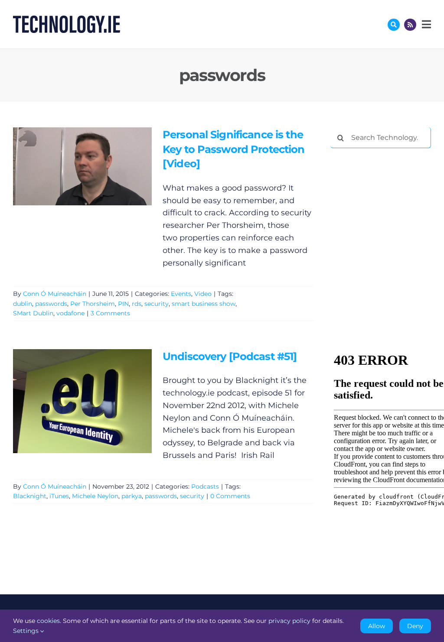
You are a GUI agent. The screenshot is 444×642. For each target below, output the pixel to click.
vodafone (70, 313)
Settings (26, 631)
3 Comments (110, 313)
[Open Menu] (425, 24)
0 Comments (230, 496)
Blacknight (29, 496)
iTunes (59, 496)
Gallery (94, 166)
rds (136, 304)
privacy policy (289, 621)
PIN (123, 304)
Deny (415, 626)
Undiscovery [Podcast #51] (69, 401)
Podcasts (205, 486)
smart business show (203, 304)
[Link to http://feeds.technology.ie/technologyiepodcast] (410, 25)
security (156, 304)
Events (181, 294)
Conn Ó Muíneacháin (54, 294)
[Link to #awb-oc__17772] (394, 25)
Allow (376, 626)
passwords (51, 304)
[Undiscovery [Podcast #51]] (82, 401)
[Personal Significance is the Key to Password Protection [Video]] (82, 166)
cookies (48, 621)
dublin (22, 304)
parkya (131, 496)
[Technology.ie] (66, 19)
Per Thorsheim (92, 304)
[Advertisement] (387, 211)
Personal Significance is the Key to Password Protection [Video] (69, 166)
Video (203, 294)
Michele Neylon (95, 496)
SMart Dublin (33, 313)
